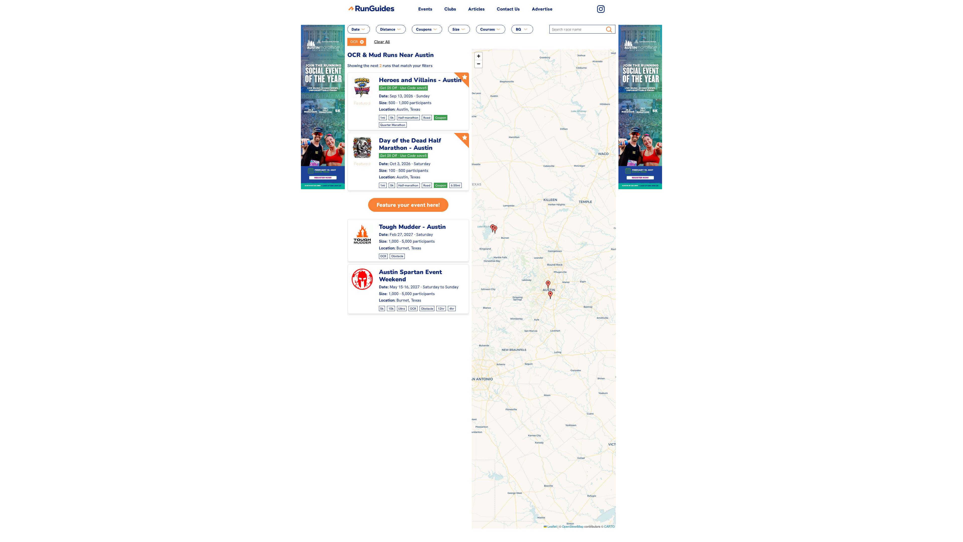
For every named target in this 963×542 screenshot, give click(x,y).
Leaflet (552, 526)
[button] (362, 42)
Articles (476, 9)
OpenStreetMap (573, 526)
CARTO (609, 526)
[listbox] (356, 42)
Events (425, 9)
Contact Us (508, 9)
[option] (352, 42)
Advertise (542, 9)
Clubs (450, 9)
